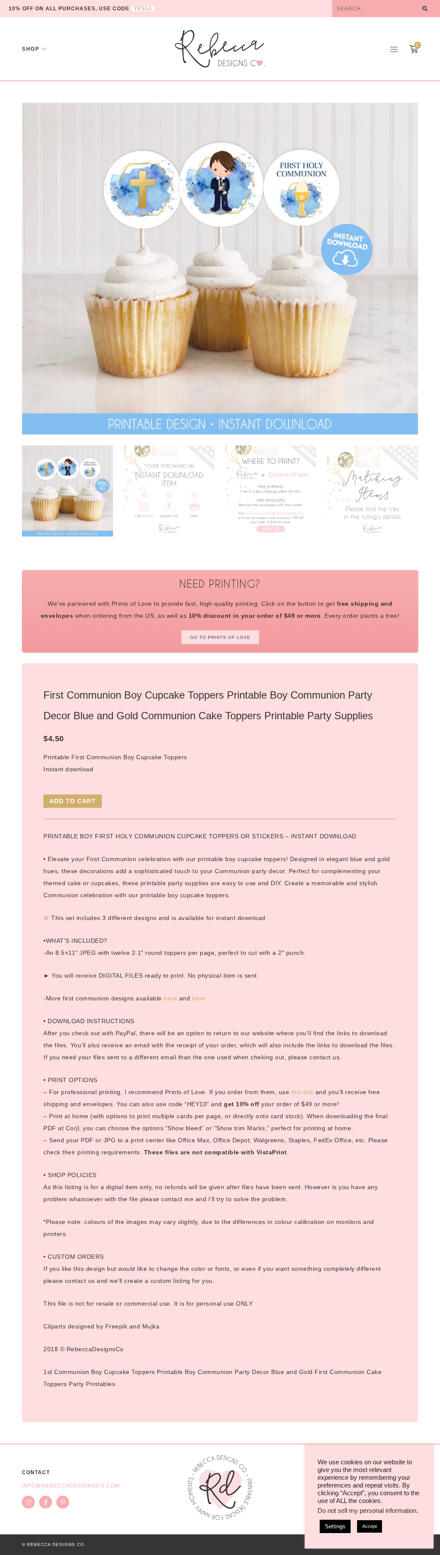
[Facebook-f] (45, 1502)
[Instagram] (28, 1502)
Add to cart (72, 800)
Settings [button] (335, 1526)
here (170, 998)
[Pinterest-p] (62, 1502)
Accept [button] (369, 1526)
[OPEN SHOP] (43, 49)
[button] (394, 49)
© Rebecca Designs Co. (54, 1544)
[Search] (425, 8)
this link (302, 1092)
